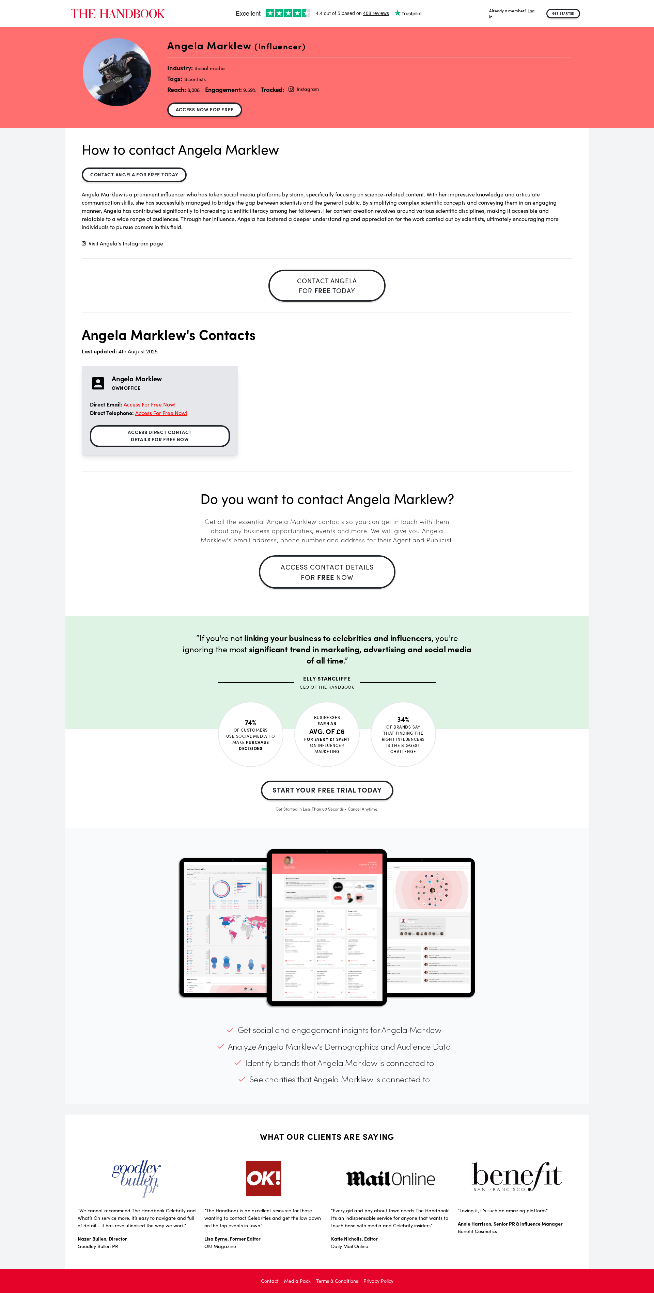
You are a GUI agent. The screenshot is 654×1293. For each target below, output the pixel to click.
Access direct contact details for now (160, 436)
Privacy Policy (378, 1281)
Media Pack (297, 1281)
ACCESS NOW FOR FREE (205, 109)
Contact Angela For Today (134, 174)
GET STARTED (563, 13)
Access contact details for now (327, 571)
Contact (270, 1281)
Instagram (308, 89)
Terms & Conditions (337, 1281)
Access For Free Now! (149, 404)
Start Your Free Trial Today (327, 789)
